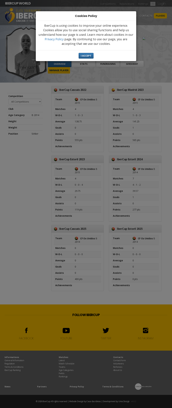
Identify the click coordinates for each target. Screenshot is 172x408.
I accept (86, 55)
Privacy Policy (54, 39)
